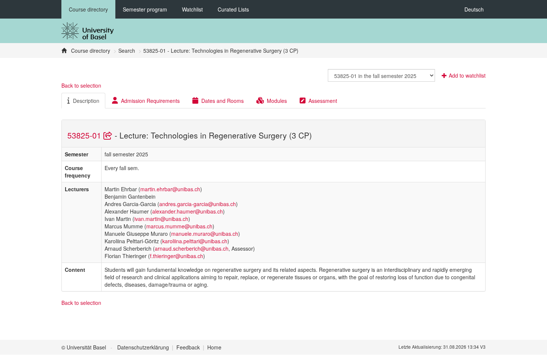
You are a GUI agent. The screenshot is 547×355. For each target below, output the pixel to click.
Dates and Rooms (222, 100)
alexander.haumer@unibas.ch (187, 211)
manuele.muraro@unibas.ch (204, 233)
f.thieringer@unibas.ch (176, 256)
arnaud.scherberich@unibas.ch (191, 248)
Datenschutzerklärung (143, 347)
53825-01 (85, 135)
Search (126, 50)
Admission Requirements (150, 100)
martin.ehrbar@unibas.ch (170, 189)
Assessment (322, 100)
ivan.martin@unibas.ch (161, 218)
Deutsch (474, 9)
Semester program (145, 9)
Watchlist (192, 9)
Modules (277, 100)
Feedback (188, 347)
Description (86, 100)
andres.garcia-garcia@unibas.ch (197, 204)
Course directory (88, 9)
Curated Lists (233, 9)
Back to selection (81, 85)
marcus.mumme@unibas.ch (179, 226)
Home (214, 347)
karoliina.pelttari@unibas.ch (194, 241)
